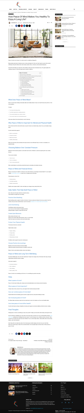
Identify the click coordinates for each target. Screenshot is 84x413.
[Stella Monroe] (9, 23)
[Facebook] (16, 26)
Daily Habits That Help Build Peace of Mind (27, 79)
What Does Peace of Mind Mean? (25, 74)
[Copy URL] (29, 26)
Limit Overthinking (24, 82)
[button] (74, 9)
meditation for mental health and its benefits (39, 201)
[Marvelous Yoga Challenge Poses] (15, 368)
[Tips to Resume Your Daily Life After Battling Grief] (30, 368)
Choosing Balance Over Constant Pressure (27, 77)
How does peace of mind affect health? (28, 94)
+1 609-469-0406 (61, 410)
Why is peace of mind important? (27, 90)
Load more (30, 377)
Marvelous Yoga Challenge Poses (13, 373)
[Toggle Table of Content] (39, 73)
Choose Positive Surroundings (26, 85)
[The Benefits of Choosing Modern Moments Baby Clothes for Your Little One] (58, 37)
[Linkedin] (24, 26)
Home (9, 12)
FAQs (21, 88)
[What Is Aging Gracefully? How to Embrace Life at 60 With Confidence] (11, 393)
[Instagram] (65, 402)
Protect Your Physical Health (26, 84)
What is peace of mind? (25, 89)
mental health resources (15, 173)
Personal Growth (14, 12)
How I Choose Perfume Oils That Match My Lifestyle (21, 386)
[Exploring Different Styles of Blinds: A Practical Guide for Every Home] (58, 25)
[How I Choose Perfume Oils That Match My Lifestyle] (58, 19)
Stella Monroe (14, 22)
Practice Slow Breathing (25, 81)
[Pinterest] (22, 26)
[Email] (27, 26)
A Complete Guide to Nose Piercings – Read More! (17, 340)
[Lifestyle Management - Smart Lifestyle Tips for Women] (18, 4)
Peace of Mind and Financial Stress (26, 78)
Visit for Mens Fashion (67, 408)
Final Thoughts (22, 95)
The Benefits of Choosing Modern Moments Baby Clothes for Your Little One (68, 36)
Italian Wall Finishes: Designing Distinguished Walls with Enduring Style (68, 30)
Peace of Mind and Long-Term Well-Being (27, 87)
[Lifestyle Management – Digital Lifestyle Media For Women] (15, 403)
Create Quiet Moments (25, 83)
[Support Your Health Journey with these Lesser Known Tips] (45, 368)
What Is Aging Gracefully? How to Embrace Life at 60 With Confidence (21, 392)
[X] (19, 26)
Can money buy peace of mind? (27, 93)
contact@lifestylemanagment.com (36, 408)
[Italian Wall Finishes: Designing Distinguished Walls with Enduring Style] (58, 31)
